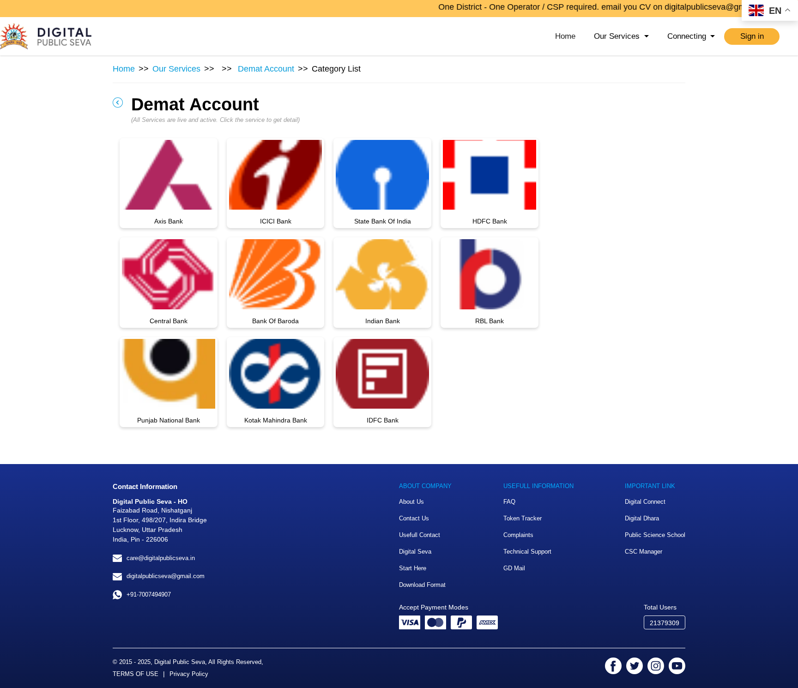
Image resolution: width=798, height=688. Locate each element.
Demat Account (266, 68)
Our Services (176, 68)
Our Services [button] (618, 36)
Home (565, 36)
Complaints (518, 534)
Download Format (422, 584)
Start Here (412, 568)
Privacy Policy (188, 673)
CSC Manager (643, 551)
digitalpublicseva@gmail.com (166, 576)
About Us (411, 501)
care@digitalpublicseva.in (161, 558)
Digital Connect (645, 501)
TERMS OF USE (135, 673)
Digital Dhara (642, 518)
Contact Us (414, 518)
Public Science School (655, 534)
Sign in (752, 36)
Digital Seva (415, 551)
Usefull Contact (419, 534)
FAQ (509, 501)
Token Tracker (522, 518)
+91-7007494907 (149, 594)
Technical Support (527, 551)
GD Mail (514, 568)
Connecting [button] (687, 36)
